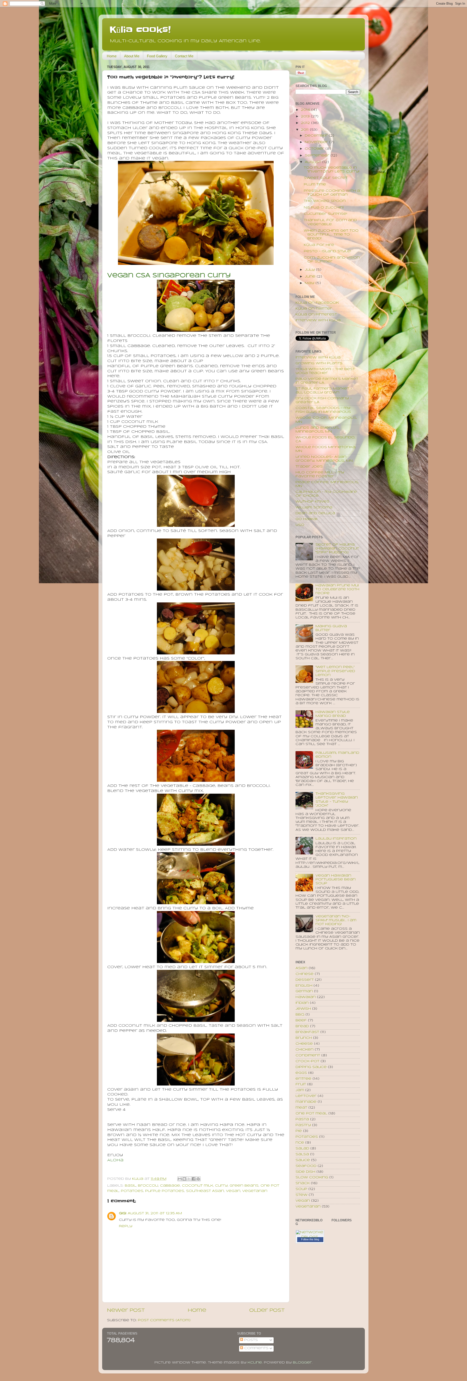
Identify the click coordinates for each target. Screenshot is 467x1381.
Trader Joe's (309, 466)
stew (301, 1195)
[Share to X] (189, 1178)
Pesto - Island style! (327, 251)
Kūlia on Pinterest (316, 314)
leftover (306, 1096)
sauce (303, 1160)
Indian (302, 1003)
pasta (302, 1119)
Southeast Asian (205, 1191)
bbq (300, 1014)
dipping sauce (311, 1067)
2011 (305, 129)
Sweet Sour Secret (326, 178)
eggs (301, 1073)
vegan (233, 1191)
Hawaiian (306, 997)
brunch (304, 1038)
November (317, 142)
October (315, 148)
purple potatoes (164, 1191)
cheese (304, 1043)
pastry (303, 1125)
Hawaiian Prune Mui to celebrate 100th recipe (337, 589)
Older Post (267, 1310)
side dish (305, 1171)
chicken (305, 1049)
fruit (301, 1084)
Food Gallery (157, 56)
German (304, 991)
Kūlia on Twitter (314, 308)
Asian (301, 968)
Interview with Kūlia (318, 320)
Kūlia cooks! (140, 30)
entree (303, 1078)
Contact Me (184, 56)
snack (303, 1183)
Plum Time (315, 184)
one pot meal (311, 1113)
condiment (308, 1055)
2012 (306, 123)
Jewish (303, 1008)
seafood (306, 1166)
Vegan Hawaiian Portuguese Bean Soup (335, 879)
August (313, 162)
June (311, 276)
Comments (256, 1348)
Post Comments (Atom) (164, 1320)
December (317, 135)
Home (112, 56)
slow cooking (312, 1177)
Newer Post (126, 1310)
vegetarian (254, 1191)
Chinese (305, 974)
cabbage (170, 1185)
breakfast (307, 1032)
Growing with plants (319, 363)
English (304, 985)
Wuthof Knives (312, 501)
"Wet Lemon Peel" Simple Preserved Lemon (335, 671)
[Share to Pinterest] (198, 1178)
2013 (306, 116)
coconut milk (197, 1185)
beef (301, 1020)
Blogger (302, 1362)
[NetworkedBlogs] (310, 1237)
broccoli (148, 1185)
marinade (306, 1101)
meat (301, 1107)
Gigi (122, 1213)
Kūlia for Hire (319, 245)
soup (301, 1189)
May (310, 283)
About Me (131, 56)
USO (300, 525)
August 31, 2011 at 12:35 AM (155, 1213)
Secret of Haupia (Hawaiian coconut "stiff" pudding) (337, 548)
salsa (302, 1154)
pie (299, 1131)
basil (130, 1185)
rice (300, 1142)
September (318, 155)
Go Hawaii (306, 519)
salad (302, 1148)
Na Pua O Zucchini (324, 207)
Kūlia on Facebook (317, 302)
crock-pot (307, 1061)
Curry (221, 1185)
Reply (125, 1226)
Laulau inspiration (336, 838)
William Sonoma (314, 507)
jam (300, 1090)
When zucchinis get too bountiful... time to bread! (331, 234)
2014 (306, 110)
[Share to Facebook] (193, 1178)
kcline (255, 1362)
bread (302, 1026)
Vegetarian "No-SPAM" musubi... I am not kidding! (335, 920)
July (310, 269)
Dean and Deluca (315, 513)
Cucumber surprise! (325, 214)
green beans (244, 1185)
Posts (250, 1340)
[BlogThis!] (184, 1178)
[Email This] (179, 1178)
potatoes (132, 1191)
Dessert (305, 979)
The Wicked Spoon (325, 201)
